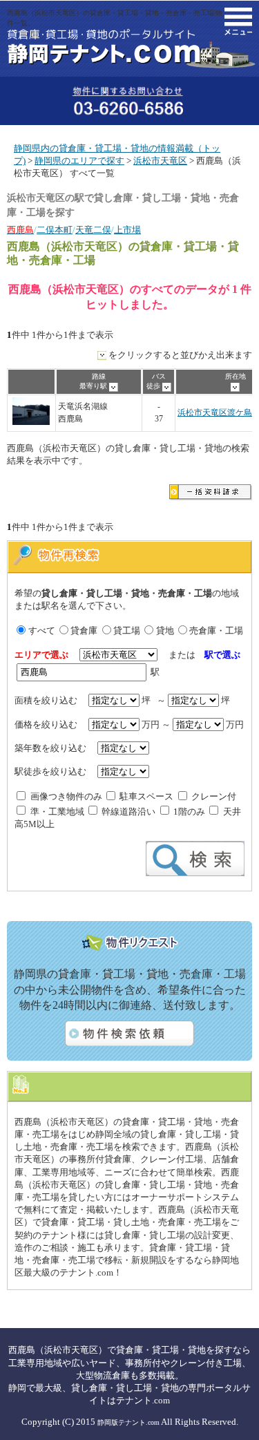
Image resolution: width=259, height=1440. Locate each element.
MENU (238, 21)
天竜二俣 (93, 230)
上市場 (127, 230)
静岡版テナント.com (128, 1422)
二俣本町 (55, 230)
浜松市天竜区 (160, 160)
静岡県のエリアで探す (79, 160)
